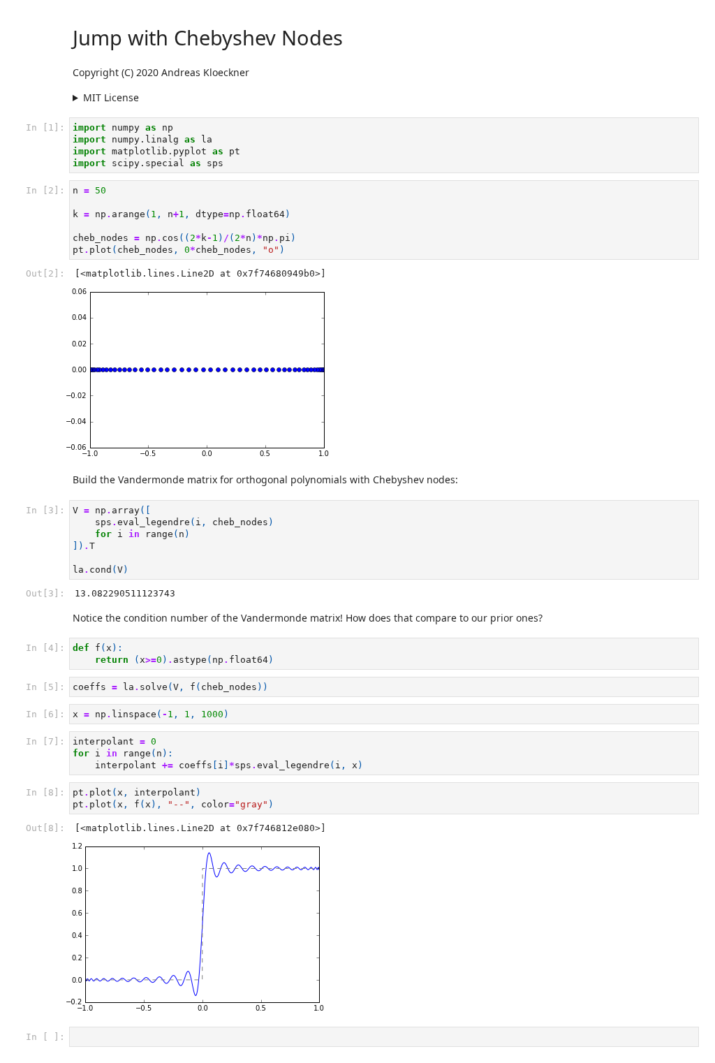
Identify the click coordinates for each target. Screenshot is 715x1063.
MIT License (111, 97)
